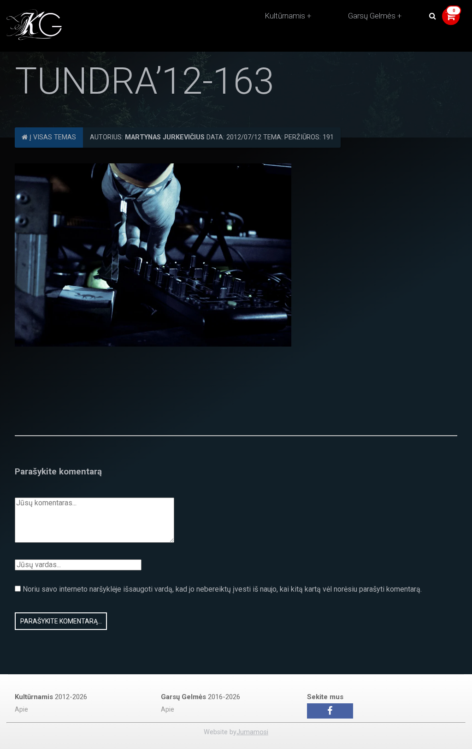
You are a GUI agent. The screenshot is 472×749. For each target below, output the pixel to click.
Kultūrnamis (285, 15)
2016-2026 (200, 697)
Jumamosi (252, 732)
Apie (21, 709)
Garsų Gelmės (371, 15)
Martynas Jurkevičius (165, 137)
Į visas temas (52, 137)
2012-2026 (51, 697)
